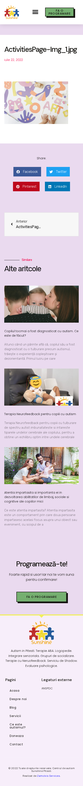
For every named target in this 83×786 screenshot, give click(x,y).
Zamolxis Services (48, 776)
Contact (16, 744)
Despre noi (18, 699)
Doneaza (17, 736)
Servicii (15, 716)
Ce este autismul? (18, 726)
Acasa (15, 690)
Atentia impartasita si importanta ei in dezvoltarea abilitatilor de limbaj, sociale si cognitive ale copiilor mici (36, 497)
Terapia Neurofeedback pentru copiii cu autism (40, 414)
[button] (35, 12)
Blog (13, 707)
